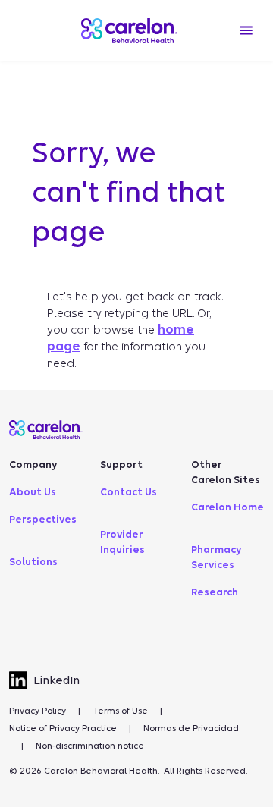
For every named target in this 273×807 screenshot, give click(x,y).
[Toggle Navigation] (246, 30)
